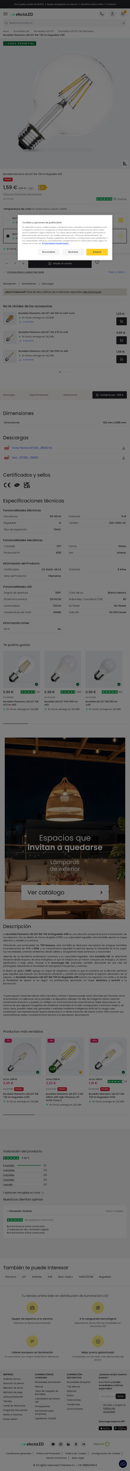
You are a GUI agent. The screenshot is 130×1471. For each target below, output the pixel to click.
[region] (65, 237)
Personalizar (48, 252)
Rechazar (73, 252)
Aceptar (97, 252)
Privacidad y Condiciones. (55, 243)
